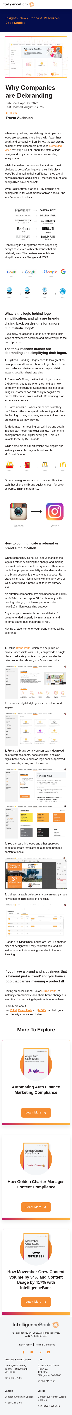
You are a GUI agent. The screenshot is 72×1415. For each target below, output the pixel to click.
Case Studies (15, 23)
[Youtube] (32, 1352)
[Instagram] (40, 1352)
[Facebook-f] (23, 1352)
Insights (12, 18)
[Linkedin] (48, 1352)
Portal (49, 990)
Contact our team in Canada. (19, 1396)
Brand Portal (23, 648)
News (24, 18)
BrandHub (25, 1010)
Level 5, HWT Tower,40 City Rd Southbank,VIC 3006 (16, 1368)
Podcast (36, 18)
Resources (52, 18)
